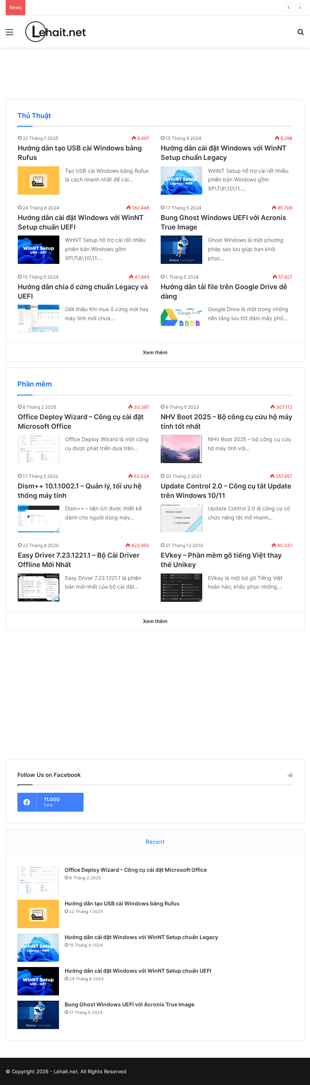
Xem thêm (155, 352)
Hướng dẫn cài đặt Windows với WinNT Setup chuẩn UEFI (138, 970)
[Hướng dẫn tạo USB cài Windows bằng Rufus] (38, 180)
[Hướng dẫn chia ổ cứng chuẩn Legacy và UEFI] (38, 319)
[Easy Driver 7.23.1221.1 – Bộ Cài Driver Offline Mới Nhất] (38, 587)
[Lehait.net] (60, 31)
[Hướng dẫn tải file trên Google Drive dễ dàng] (181, 319)
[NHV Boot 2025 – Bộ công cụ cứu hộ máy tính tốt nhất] (181, 449)
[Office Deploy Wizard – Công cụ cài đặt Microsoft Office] (38, 449)
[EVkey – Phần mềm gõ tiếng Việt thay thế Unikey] (181, 588)
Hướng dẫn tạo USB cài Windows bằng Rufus (122, 903)
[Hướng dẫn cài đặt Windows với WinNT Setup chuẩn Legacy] (181, 180)
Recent (155, 841)
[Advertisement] (155, 72)
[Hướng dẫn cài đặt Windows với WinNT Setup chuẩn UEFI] (38, 250)
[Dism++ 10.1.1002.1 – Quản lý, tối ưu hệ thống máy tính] (38, 518)
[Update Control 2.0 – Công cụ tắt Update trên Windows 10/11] (181, 518)
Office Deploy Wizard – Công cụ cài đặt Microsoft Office (136, 869)
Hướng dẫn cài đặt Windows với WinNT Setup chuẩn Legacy (141, 937)
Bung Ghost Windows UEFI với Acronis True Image (129, 1004)
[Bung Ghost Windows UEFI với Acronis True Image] (181, 250)
